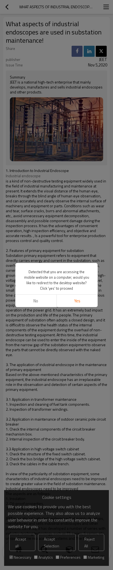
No (35, 301)
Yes (77, 301)
